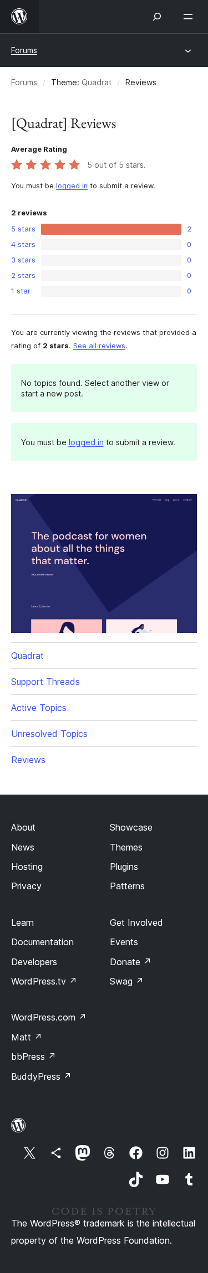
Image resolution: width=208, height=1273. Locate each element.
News (22, 847)
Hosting (27, 866)
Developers (34, 961)
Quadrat (96, 82)
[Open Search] (157, 16)
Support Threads (45, 681)
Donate (130, 961)
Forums (24, 50)
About (23, 827)
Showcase (131, 827)
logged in (72, 186)
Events (124, 941)
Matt (26, 1037)
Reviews (28, 759)
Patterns (127, 885)
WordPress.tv (44, 981)
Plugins (124, 866)
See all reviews (99, 346)
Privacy (26, 885)
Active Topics (39, 707)
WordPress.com (49, 1017)
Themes (126, 847)
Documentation (42, 941)
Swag (127, 981)
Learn (22, 922)
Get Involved (136, 922)
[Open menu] (190, 16)
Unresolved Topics (49, 733)
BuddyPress (41, 1076)
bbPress (33, 1056)
